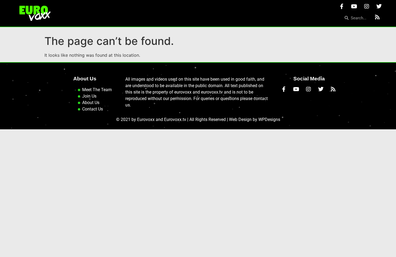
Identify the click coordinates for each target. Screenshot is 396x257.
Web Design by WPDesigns (254, 119)
